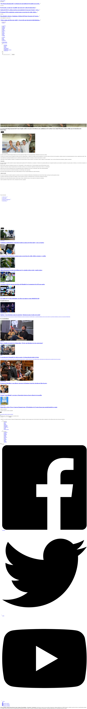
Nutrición (3, 35)
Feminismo (5, 426)
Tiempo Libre (6, 50)
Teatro (3, 38)
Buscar (13, 54)
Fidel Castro (4, 40)
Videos (5, 46)
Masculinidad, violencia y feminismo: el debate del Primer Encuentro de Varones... (19, 16)
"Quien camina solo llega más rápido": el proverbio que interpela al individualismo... (20, 20)
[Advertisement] (43, 62)
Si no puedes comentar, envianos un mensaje (6, 414)
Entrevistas (5, 45)
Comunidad (5, 432)
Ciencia (3, 32)
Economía (3, 27)
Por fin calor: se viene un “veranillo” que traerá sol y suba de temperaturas (17, 7)
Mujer (5, 440)
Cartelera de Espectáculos (7, 49)
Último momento (2, 0)
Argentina (3, 37)
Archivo (5, 47)
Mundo (3, 29)
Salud (3, 31)
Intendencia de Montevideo (6, 199)
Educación (3, 30)
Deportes (3, 28)
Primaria (3, 39)
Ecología (3, 33)
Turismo (5, 441)
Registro (3, 22)
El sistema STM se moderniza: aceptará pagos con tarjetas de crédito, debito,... (18, 12)
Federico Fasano (6, 429)
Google (5, 427)
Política (3, 26)
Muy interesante (6, 48)
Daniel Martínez (5, 200)
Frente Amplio (5, 198)
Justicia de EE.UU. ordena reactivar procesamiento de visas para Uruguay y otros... (19, 9)
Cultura (5, 436)
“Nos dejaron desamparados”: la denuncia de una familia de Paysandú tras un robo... (20, 3)
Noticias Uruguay (4, 42)
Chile (5, 428)
